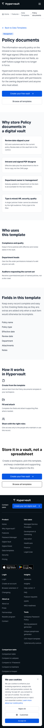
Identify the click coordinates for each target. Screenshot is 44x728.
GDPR (26, 601)
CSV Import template (32, 639)
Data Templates (25, 14)
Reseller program (8, 617)
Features (15, 14)
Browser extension (9, 588)
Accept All (22, 721)
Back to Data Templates (16, 28)
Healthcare (28, 543)
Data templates (8, 550)
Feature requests (30, 597)
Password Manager (9, 537)
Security (5, 555)
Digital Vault (6, 542)
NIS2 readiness (30, 605)
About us (5, 604)
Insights (27, 584)
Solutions (27, 579)
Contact (5, 621)
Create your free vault (20, 93)
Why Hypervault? (8, 528)
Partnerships (7, 612)
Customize (24, 715)
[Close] (38, 679)
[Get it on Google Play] (25, 567)
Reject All (22, 709)
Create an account (9, 584)
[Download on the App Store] (9, 567)
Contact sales (5, 506)
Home (6, 14)
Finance (27, 547)
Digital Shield (7, 546)
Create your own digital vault (25, 506)
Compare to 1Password (11, 662)
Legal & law (28, 552)
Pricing (4, 559)
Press (4, 608)
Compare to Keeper (9, 671)
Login (4, 579)
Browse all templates (22, 101)
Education (28, 539)
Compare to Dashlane (10, 667)
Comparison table (9, 654)
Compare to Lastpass (10, 658)
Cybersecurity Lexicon (32, 643)
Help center (28, 588)
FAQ (25, 592)
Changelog (6, 592)
